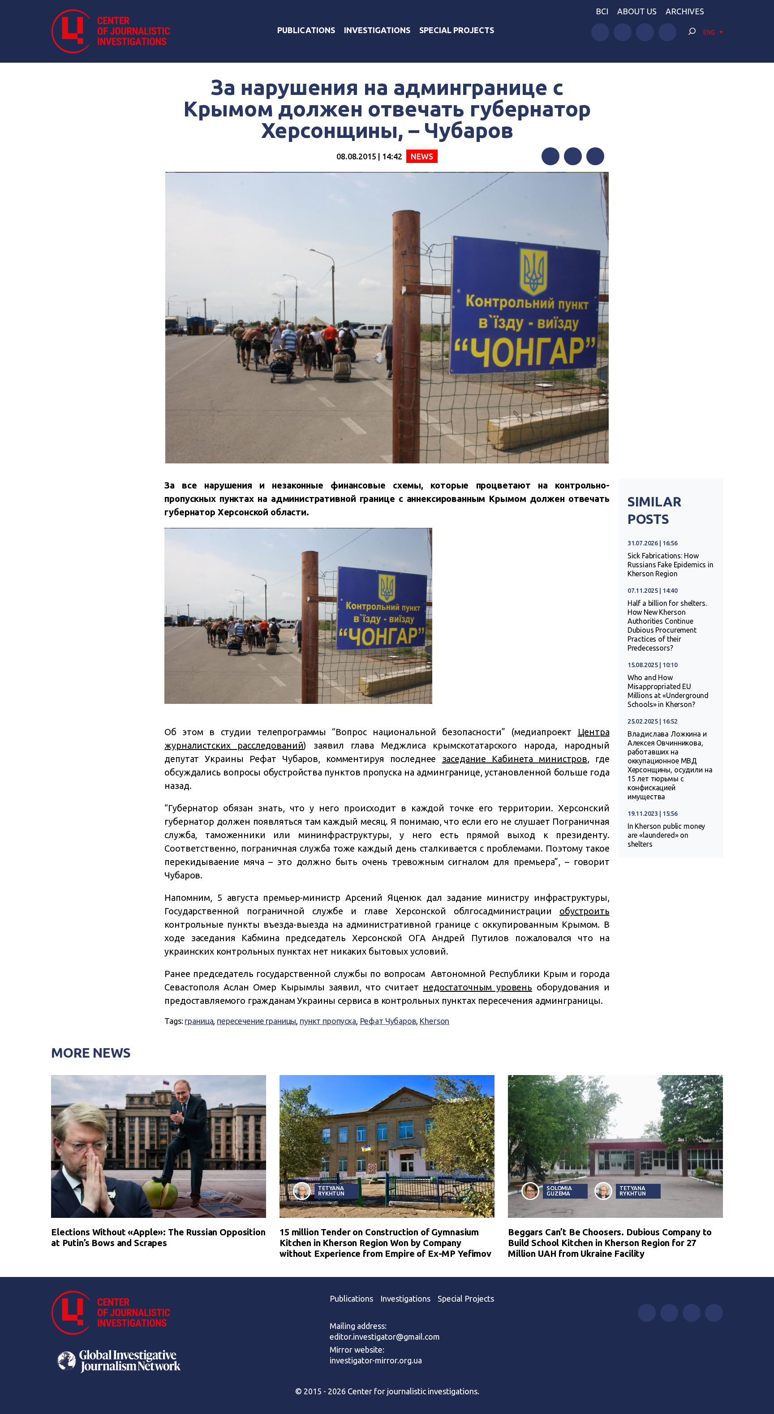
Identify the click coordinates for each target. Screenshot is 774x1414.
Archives (685, 11)
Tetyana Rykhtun (331, 1191)
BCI (602, 11)
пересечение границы (256, 1020)
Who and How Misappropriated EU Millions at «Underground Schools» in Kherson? (668, 690)
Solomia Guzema (559, 1191)
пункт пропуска (328, 1020)
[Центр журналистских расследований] (115, 31)
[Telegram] (595, 156)
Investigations (377, 30)
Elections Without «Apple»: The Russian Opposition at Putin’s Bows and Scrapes (158, 1237)
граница (199, 1020)
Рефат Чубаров (388, 1020)
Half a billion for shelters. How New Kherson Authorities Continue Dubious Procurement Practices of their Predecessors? (667, 625)
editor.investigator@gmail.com (385, 1336)
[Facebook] (550, 156)
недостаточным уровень (477, 987)
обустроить (584, 911)
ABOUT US (637, 11)
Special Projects (456, 30)
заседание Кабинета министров (515, 759)
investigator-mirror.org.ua (376, 1360)
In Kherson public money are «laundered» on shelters (666, 835)
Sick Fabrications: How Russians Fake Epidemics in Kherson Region (671, 565)
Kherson (434, 1020)
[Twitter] (573, 156)
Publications (306, 30)
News (422, 156)
